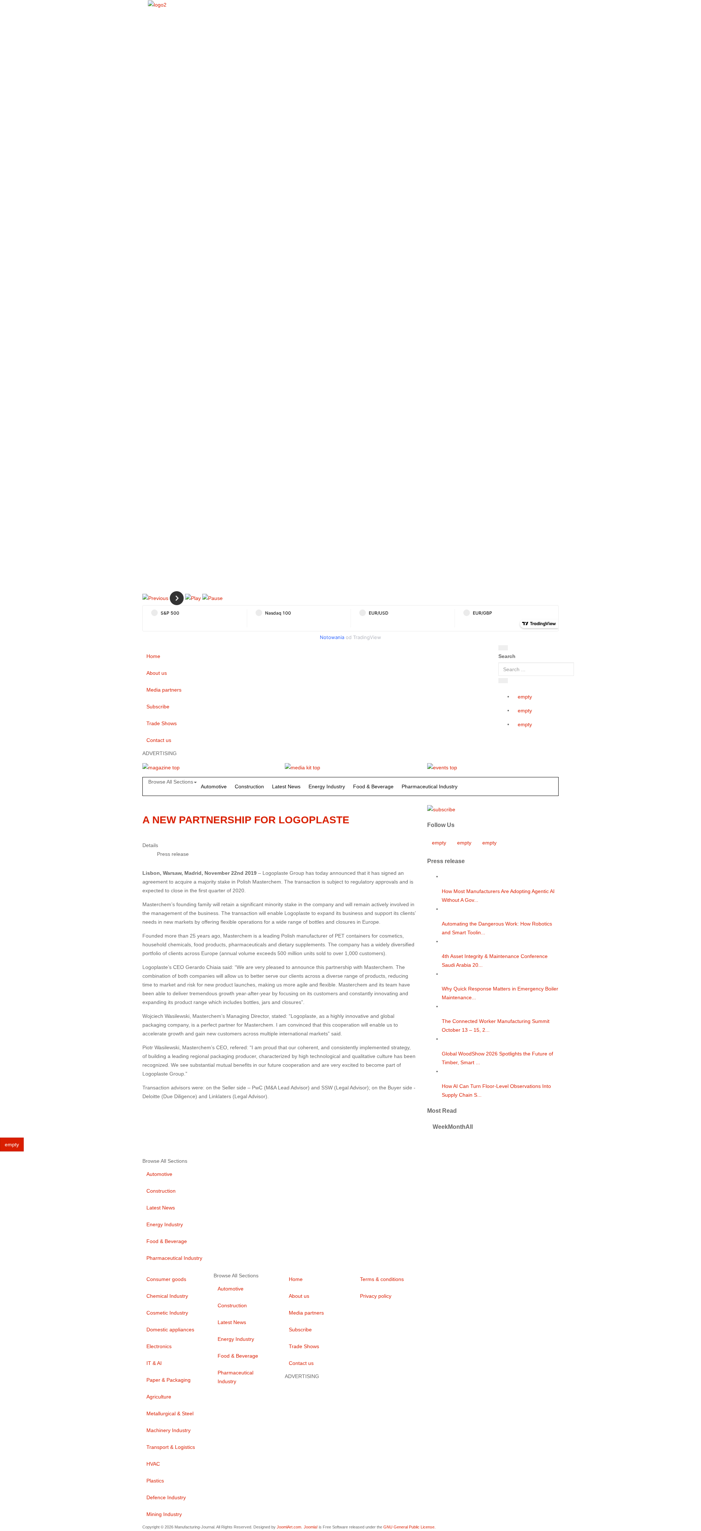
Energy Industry (327, 786)
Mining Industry (164, 1514)
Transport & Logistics (170, 1447)
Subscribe (157, 706)
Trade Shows (161, 723)
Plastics (155, 1481)
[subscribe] (441, 809)
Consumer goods (166, 1279)
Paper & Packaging (168, 1380)
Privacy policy (375, 1296)
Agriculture (158, 1397)
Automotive (214, 786)
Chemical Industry (167, 1296)
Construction (249, 786)
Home (153, 656)
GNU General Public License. (409, 1527)
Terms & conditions (382, 1279)
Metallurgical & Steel (170, 1413)
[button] (155, 598)
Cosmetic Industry (167, 1313)
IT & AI (154, 1363)
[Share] (503, 680)
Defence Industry (166, 1497)
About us (156, 673)
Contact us (158, 740)
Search (507, 656)
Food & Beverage (373, 786)
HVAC (153, 1464)
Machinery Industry (168, 1430)
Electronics (159, 1346)
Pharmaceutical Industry (429, 786)
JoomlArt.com (289, 1527)
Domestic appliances (170, 1329)
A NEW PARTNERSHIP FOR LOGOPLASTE (245, 820)
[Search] (503, 647)
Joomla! (311, 1527)
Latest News (286, 786)
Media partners (163, 690)
